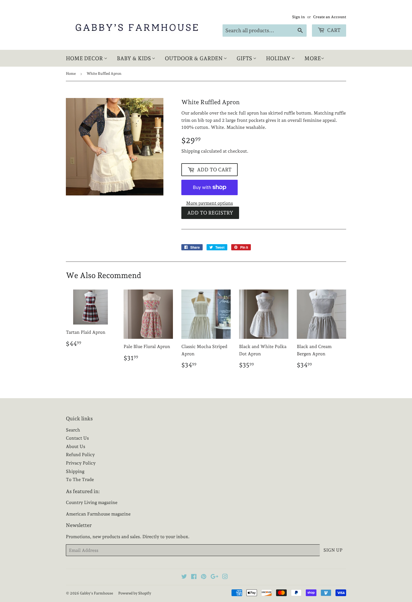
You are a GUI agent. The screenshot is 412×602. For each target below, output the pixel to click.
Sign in (298, 17)
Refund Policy (80, 454)
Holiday (278, 58)
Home (71, 73)
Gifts (245, 58)
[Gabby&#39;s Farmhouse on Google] (214, 577)
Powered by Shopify (134, 593)
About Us (75, 446)
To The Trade (80, 479)
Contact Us (77, 438)
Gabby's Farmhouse (96, 593)
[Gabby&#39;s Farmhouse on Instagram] (225, 577)
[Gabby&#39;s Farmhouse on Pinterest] (204, 577)
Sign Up (332, 550)
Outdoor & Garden (194, 58)
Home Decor (85, 58)
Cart (333, 30)
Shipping (190, 151)
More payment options (209, 203)
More (312, 58)
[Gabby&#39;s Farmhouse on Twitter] (184, 577)
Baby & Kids (134, 58)
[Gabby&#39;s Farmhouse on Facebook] (194, 577)
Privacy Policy (81, 463)
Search (73, 430)
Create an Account (329, 17)
